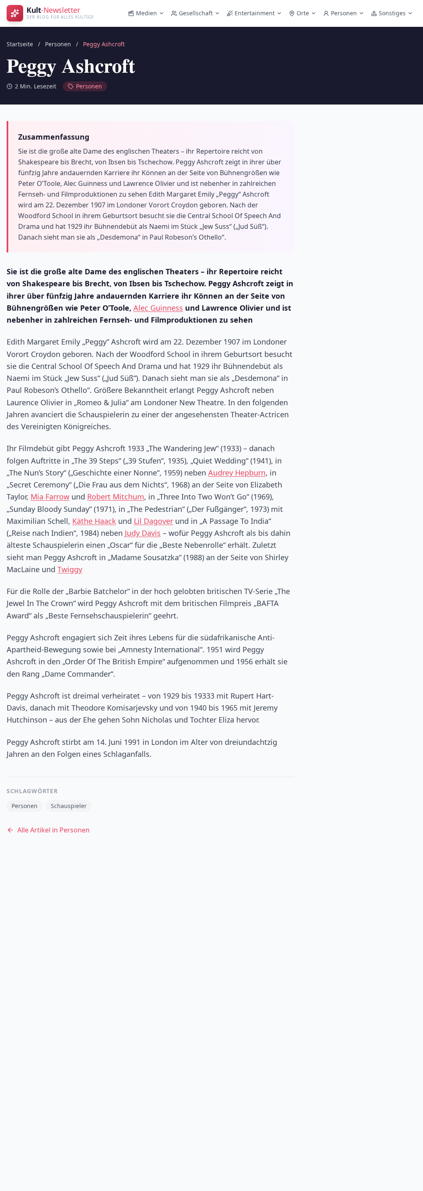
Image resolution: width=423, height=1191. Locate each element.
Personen (344, 13)
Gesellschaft (196, 13)
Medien (146, 13)
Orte (303, 13)
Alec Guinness (158, 308)
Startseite (20, 44)
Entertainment (255, 13)
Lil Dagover (153, 521)
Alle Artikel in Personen (53, 829)
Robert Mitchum (115, 497)
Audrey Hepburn (237, 473)
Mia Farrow (50, 497)
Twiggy (69, 569)
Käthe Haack (94, 521)
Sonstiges (392, 13)
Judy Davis (143, 533)
